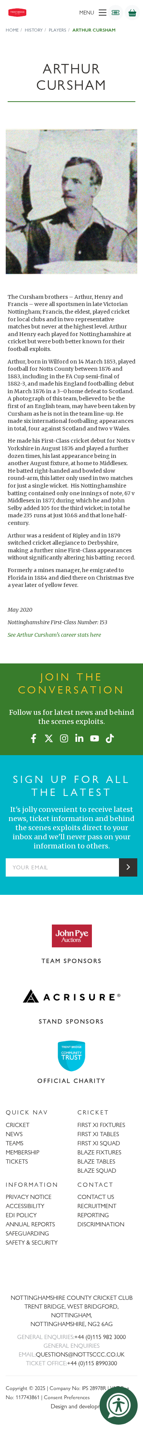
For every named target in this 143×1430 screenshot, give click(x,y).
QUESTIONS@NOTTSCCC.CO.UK (80, 1354)
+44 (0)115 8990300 (92, 1363)
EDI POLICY (21, 1215)
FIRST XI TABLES (98, 1134)
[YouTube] (94, 737)
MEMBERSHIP (22, 1152)
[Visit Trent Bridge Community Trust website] (71, 1056)
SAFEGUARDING (27, 1233)
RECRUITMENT (96, 1206)
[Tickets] (115, 12)
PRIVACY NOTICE (28, 1196)
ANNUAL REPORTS (30, 1224)
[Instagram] (64, 737)
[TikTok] (109, 737)
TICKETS (17, 1161)
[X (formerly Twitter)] (48, 737)
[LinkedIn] (79, 737)
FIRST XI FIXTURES (101, 1125)
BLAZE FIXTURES (99, 1152)
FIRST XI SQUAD (98, 1143)
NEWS (14, 1134)
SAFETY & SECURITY (32, 1242)
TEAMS (14, 1143)
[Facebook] (33, 737)
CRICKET (17, 1125)
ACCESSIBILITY (25, 1206)
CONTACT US (95, 1196)
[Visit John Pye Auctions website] (71, 935)
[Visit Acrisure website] (71, 996)
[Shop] (132, 12)
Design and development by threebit (94, 1406)
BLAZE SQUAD (96, 1170)
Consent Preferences (67, 1397)
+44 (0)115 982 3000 (100, 1337)
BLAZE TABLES (96, 1161)
